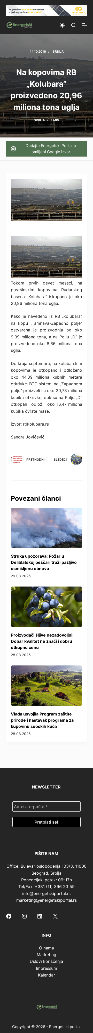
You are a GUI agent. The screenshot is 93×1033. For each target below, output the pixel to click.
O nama (46, 947)
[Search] (73, 25)
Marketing (46, 954)
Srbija (58, 51)
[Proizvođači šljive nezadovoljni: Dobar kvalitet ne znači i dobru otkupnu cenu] (46, 607)
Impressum (46, 968)
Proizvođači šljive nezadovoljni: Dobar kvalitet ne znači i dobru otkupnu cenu (42, 641)
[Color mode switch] (62, 25)
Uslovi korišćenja (46, 961)
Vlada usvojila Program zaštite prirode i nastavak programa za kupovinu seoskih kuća (42, 720)
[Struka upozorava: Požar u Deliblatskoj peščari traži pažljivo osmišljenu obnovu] (46, 528)
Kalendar (46, 975)
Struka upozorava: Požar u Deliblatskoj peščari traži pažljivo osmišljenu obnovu (44, 562)
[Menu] (84, 25)
